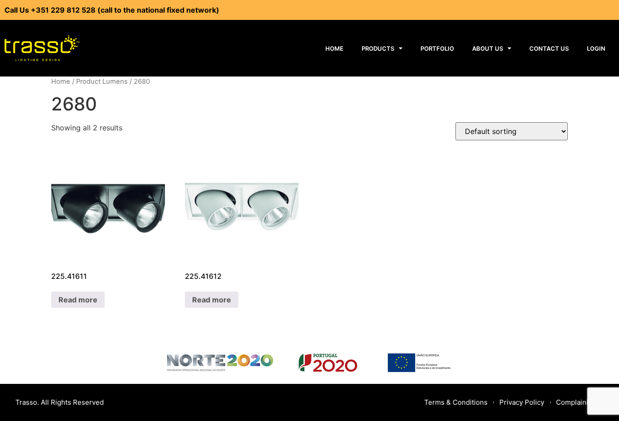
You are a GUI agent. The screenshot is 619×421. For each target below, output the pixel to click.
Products (378, 48)
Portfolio (437, 48)
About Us (487, 48)
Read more (77, 299)
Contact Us (549, 48)
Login (596, 48)
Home (334, 48)
